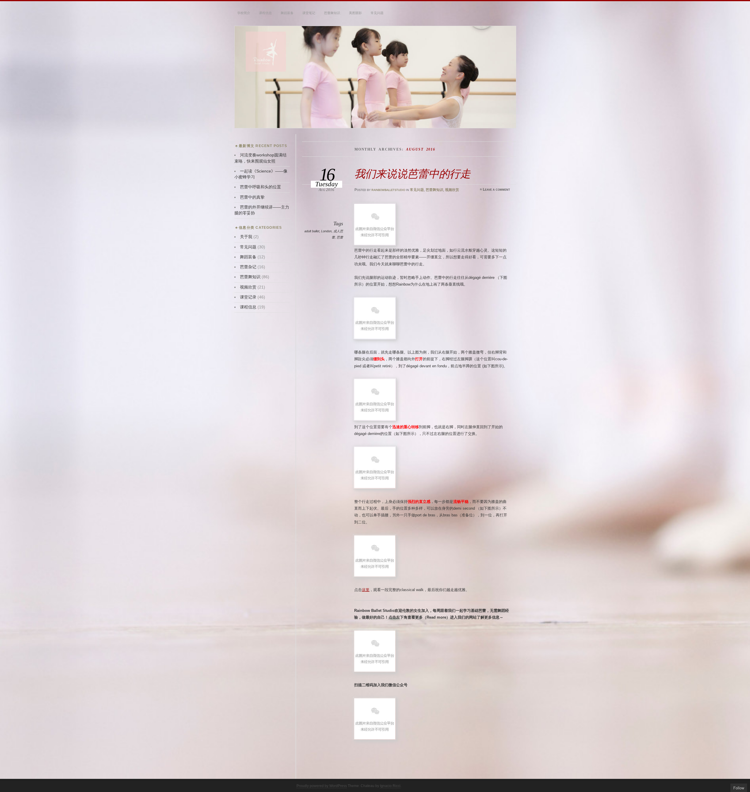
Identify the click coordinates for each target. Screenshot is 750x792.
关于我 (246, 237)
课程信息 (265, 13)
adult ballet (311, 231)
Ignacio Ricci (390, 786)
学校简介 (243, 13)
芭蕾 (340, 237)
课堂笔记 (308, 13)
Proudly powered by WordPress (321, 786)
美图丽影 (355, 13)
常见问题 (377, 13)
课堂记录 (248, 297)
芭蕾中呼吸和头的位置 (260, 187)
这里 (365, 590)
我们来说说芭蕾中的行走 (412, 174)
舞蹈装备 (287, 13)
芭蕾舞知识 (332, 13)
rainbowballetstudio (388, 190)
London (326, 231)
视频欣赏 (452, 190)
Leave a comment (496, 189)
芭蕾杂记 (248, 267)
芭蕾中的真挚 (252, 197)
